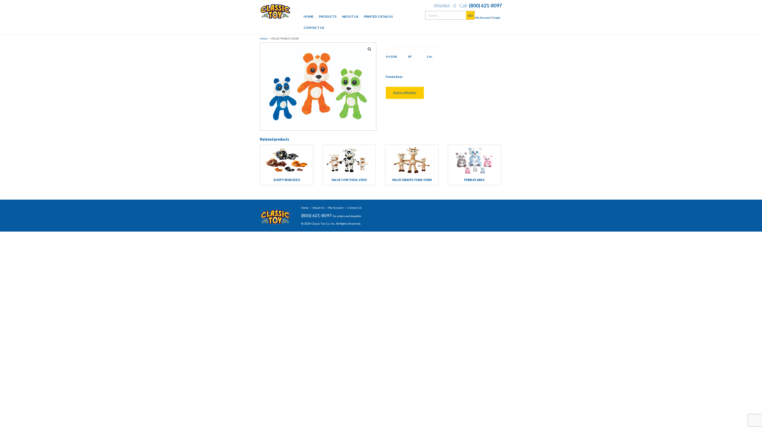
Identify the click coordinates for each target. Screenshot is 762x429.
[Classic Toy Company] (277, 10)
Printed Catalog (378, 16)
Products (328, 16)
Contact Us (314, 27)
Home (309, 16)
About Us (350, 16)
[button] (405, 93)
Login (496, 17)
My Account (483, 17)
